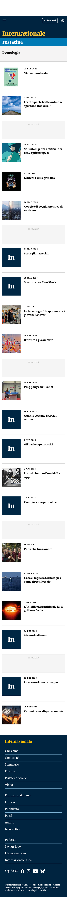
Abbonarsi (50, 21)
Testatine (12, 42)
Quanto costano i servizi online (40, 417)
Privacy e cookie (16, 778)
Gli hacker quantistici (38, 444)
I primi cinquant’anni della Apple (42, 475)
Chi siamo (12, 751)
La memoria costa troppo (41, 682)
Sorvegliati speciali (36, 253)
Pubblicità (12, 809)
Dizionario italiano (18, 795)
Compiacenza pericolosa (40, 502)
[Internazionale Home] (19, 741)
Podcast (10, 840)
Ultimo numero (15, 853)
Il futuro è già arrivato (38, 340)
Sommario (12, 764)
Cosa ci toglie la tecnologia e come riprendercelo (43, 580)
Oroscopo (11, 802)
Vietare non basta (36, 73)
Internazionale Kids (18, 860)
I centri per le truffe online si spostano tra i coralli (43, 104)
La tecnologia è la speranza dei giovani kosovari (44, 313)
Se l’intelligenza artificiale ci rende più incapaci (43, 151)
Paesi (8, 815)
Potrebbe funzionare (38, 549)
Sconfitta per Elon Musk (40, 282)
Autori (9, 822)
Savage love (13, 846)
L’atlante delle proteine (39, 178)
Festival (10, 771)
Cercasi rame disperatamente (44, 711)
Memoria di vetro (35, 635)
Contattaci (12, 758)
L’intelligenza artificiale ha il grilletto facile (43, 608)
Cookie (42, 890)
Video (9, 785)
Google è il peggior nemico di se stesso (43, 208)
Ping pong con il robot (38, 387)
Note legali (32, 890)
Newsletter (12, 829)
